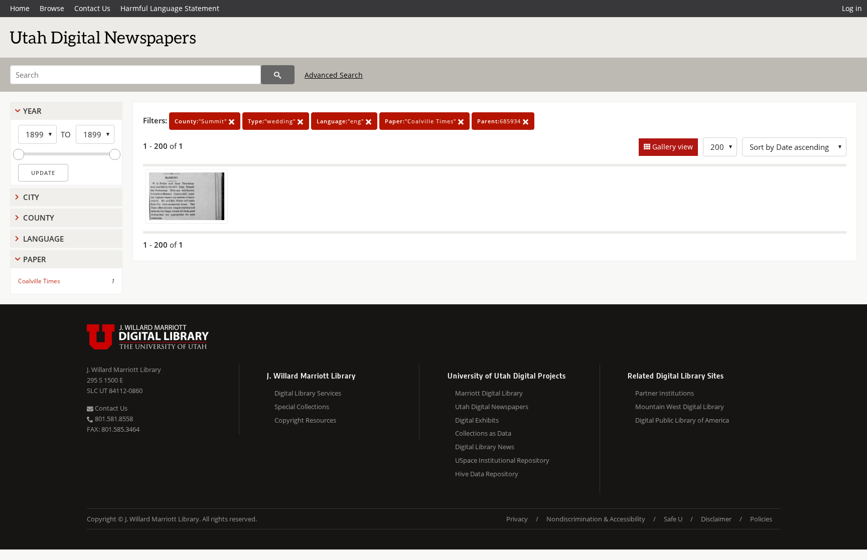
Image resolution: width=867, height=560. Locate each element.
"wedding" (273, 121)
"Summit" (202, 121)
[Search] (278, 74)
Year (32, 111)
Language (43, 239)
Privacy (517, 518)
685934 (500, 121)
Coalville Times (39, 281)
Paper (34, 259)
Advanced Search (334, 75)
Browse (52, 8)
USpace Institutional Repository (502, 460)
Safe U (673, 518)
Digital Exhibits (477, 420)
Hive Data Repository (486, 473)
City (31, 197)
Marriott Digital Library (489, 393)
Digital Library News (484, 446)
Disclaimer (716, 518)
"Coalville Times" (421, 121)
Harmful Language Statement (169, 8)
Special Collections (301, 406)
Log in (852, 8)
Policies (761, 518)
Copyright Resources (305, 420)
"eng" (341, 121)
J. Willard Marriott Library (124, 369)
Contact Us (92, 8)
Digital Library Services (307, 393)
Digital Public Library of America (682, 420)
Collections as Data (483, 433)
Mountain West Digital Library (679, 406)
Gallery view (671, 146)
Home (20, 8)
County (38, 218)
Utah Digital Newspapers (491, 406)
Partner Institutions (664, 393)
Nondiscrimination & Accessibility (595, 518)
